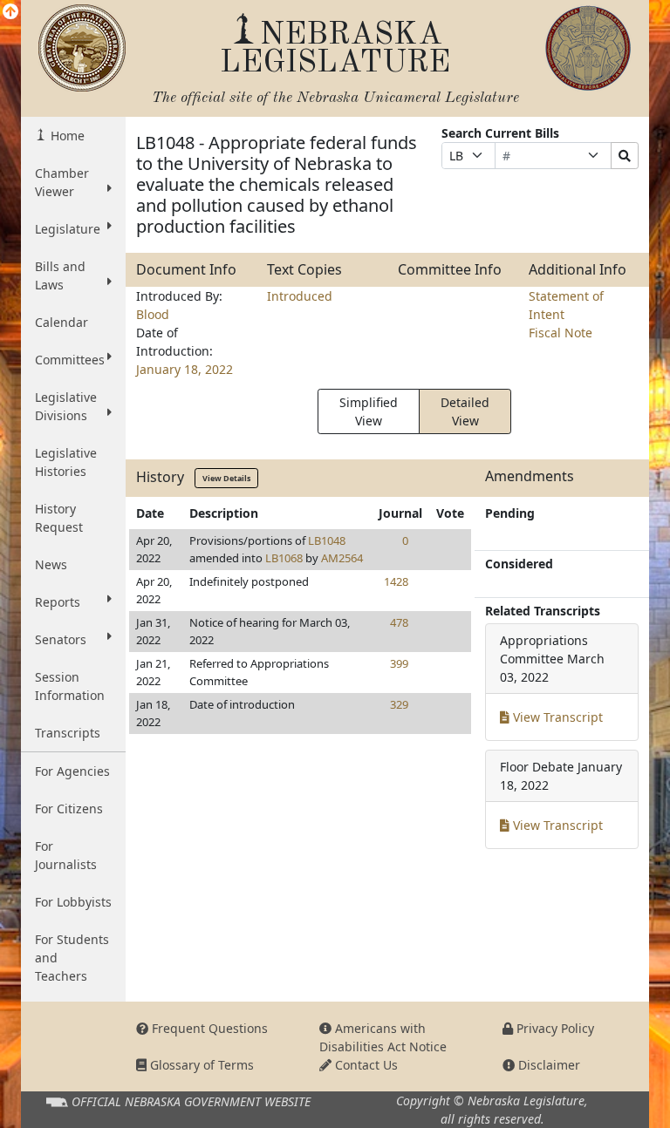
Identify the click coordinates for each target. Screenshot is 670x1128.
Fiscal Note (560, 332)
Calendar (61, 322)
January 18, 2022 (184, 369)
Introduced (299, 296)
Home (66, 135)
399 (399, 663)
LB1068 (284, 558)
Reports (57, 602)
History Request (59, 517)
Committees (70, 359)
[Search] (625, 155)
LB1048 (326, 540)
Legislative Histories (66, 462)
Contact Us (365, 1065)
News (51, 564)
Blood (152, 314)
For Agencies (72, 771)
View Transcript (556, 717)
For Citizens (69, 808)
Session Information (70, 686)
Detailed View (465, 411)
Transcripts (67, 732)
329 (399, 704)
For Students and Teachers (72, 957)
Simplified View (368, 411)
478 (399, 622)
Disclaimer (547, 1065)
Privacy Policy (553, 1028)
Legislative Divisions (66, 406)
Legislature (67, 229)
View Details (226, 478)
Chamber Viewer (62, 182)
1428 (396, 581)
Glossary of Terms (200, 1065)
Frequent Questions (208, 1028)
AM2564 (342, 558)
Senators (60, 639)
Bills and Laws (60, 275)
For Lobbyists (73, 902)
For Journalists (66, 855)
